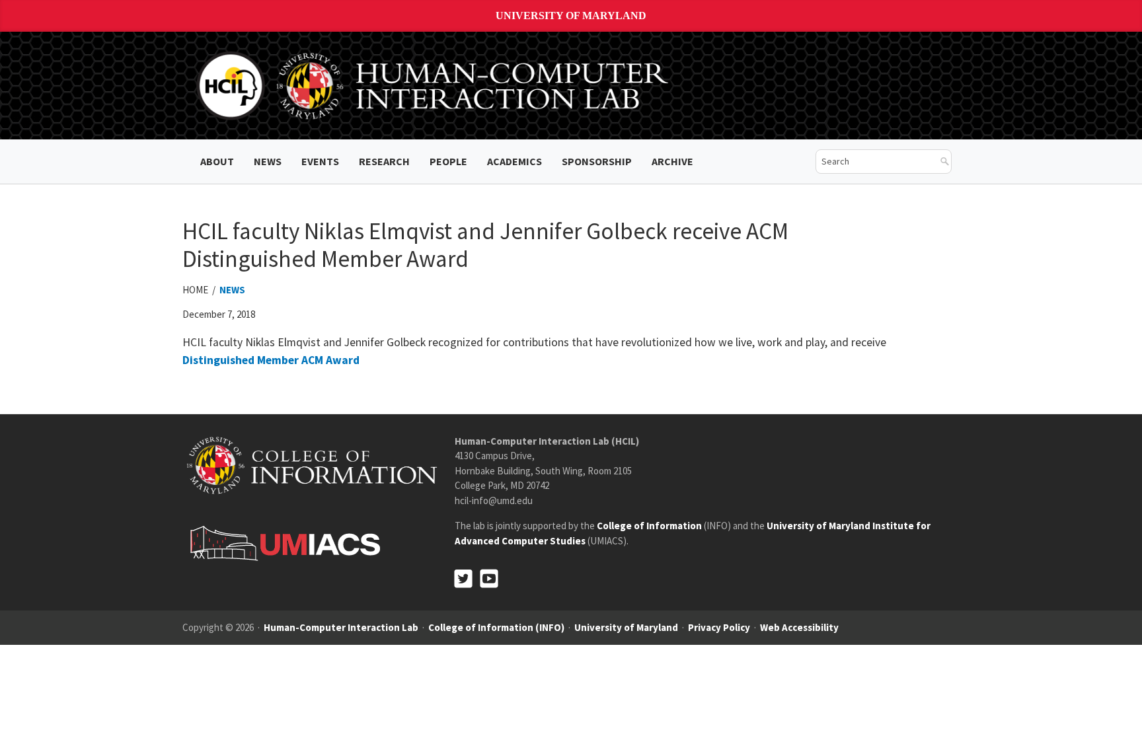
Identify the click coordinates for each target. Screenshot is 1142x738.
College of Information (649, 525)
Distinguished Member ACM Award (271, 360)
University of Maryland (571, 15)
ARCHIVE (672, 161)
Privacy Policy (719, 627)
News (268, 161)
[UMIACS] (281, 542)
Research (384, 161)
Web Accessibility (799, 627)
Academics (514, 161)
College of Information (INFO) (496, 627)
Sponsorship (597, 161)
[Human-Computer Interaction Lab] (434, 84)
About (217, 161)
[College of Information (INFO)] (311, 465)
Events (320, 161)
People (448, 161)
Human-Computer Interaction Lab (341, 627)
